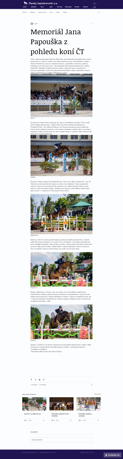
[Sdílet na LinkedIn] (39, 379)
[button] (94, 7)
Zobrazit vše (97, 394)
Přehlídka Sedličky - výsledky (86, 415)
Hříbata (65, 12)
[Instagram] (90, 452)
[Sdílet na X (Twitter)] (35, 379)
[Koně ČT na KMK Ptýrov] (34, 404)
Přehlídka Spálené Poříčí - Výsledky (60, 415)
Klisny (51, 12)
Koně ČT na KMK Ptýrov (32, 414)
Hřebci (58, 12)
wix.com (53, 452)
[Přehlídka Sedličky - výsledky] (89, 404)
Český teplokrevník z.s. (43, 3)
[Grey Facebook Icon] (93, 452)
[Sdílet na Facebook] (31, 379)
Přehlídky (32, 12)
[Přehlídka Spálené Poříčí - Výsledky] (61, 404)
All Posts (24, 12)
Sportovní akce (42, 12)
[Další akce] (91, 24)
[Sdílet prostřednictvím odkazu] (43, 379)
